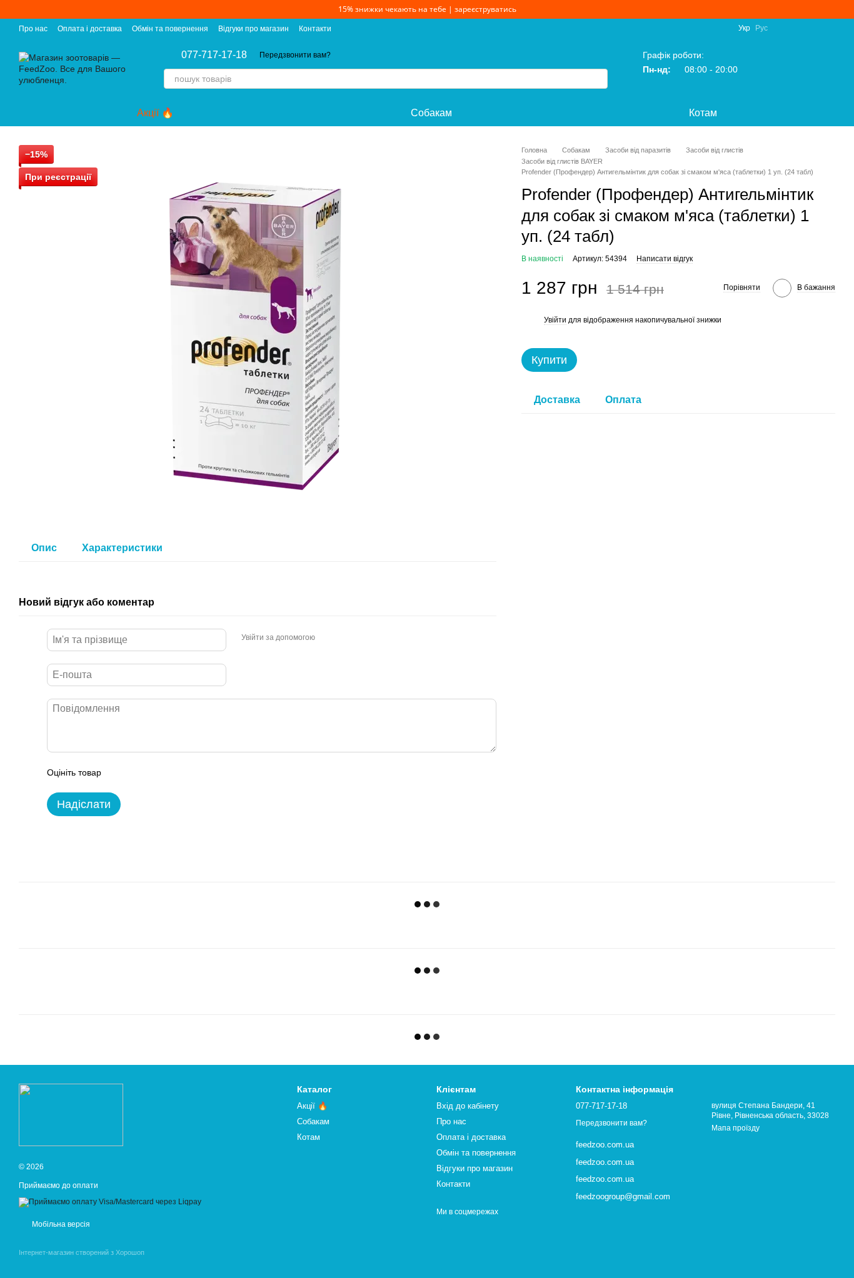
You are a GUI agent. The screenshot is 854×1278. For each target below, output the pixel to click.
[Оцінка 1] (122, 772)
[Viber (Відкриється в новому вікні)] (815, 28)
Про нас (33, 28)
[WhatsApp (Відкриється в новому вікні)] (830, 28)
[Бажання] (793, 69)
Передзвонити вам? (295, 55)
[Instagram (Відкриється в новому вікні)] (785, 28)
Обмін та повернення (170, 28)
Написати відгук (664, 259)
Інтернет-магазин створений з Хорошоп (81, 1252)
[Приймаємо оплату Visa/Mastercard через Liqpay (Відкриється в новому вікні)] (110, 1201)
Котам (703, 112)
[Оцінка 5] (202, 772)
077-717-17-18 (214, 55)
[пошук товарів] (598, 79)
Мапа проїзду (735, 1128)
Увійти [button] (555, 320)
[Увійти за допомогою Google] (348, 638)
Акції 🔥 (155, 112)
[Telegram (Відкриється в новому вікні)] (800, 28)
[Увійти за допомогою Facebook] (328, 638)
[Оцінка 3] (162, 772)
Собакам (431, 112)
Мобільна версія (60, 1224)
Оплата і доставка (90, 28)
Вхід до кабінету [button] (467, 1106)
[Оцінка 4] (182, 772)
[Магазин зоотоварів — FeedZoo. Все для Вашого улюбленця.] (71, 1114)
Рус (761, 28)
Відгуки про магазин (253, 28)
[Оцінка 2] (142, 772)
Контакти (315, 28)
